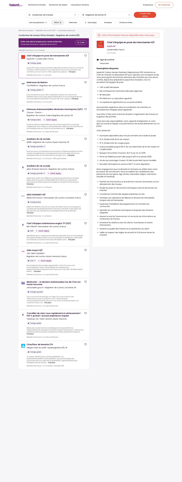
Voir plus (72, 72)
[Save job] (85, 55)
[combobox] (52, 14)
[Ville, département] (104, 14)
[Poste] (50, 14)
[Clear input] (75, 14)
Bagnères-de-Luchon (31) (45, 30)
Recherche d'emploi (26, 30)
